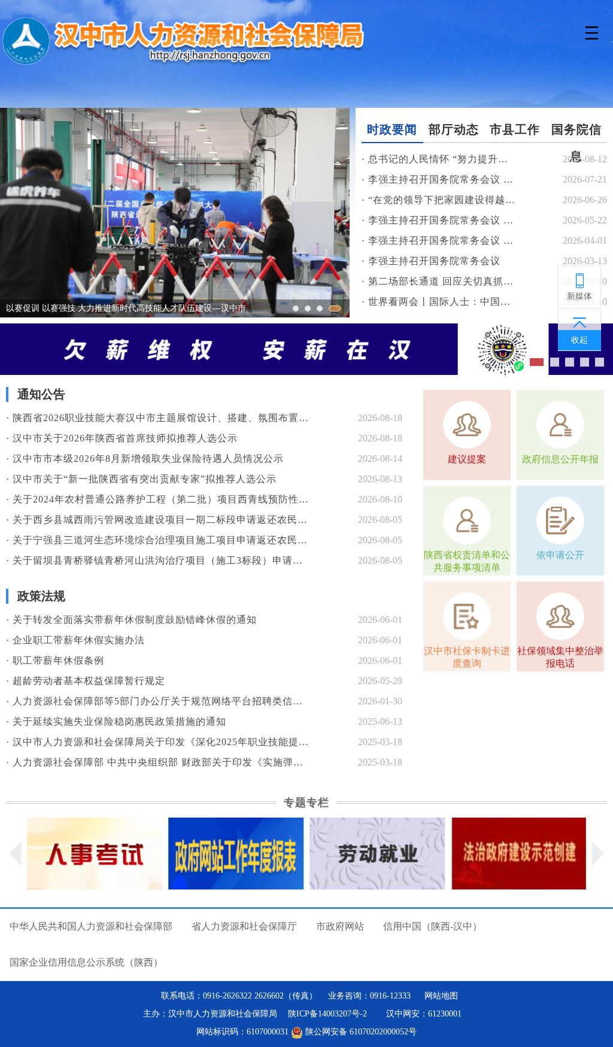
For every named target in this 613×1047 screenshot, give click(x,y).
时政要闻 (392, 129)
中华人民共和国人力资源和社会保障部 (91, 926)
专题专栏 (306, 803)
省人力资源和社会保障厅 (244, 926)
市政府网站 (340, 926)
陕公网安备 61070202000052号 (360, 1031)
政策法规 (41, 596)
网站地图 (441, 995)
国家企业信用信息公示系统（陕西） (86, 962)
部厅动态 (454, 129)
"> (306, 349)
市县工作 (515, 129)
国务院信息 (576, 133)
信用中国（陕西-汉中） (432, 926)
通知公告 (41, 394)
